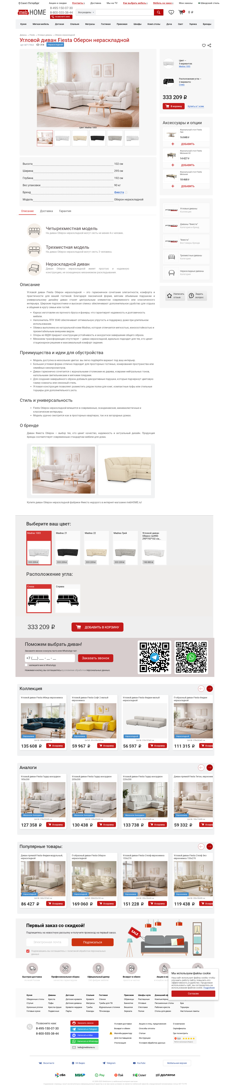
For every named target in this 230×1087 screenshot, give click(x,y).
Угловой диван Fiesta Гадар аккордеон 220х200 (143, 778)
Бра (182, 1003)
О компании (179, 1024)
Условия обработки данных (152, 1043)
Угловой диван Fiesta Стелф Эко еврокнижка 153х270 (190, 857)
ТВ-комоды (104, 1011)
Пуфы (51, 1003)
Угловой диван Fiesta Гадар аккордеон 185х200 (41, 778)
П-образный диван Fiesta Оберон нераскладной (89, 857)
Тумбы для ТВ (105, 1003)
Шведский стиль (209, 3)
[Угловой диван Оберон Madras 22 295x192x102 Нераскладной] (80, 138)
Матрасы (90, 1003)
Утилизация (120, 1043)
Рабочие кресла (162, 1007)
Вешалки (128, 1007)
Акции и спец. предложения (152, 1024)
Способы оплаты (147, 1028)
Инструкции (145, 1038)
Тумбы (89, 1007)
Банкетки (128, 1003)
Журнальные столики (109, 1007)
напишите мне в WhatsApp (42, 665)
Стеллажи (143, 1007)
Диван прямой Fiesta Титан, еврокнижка (194, 776)
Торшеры (184, 1007)
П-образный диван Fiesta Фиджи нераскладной (190, 699)
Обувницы (129, 999)
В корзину (176, 106)
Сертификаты (179, 1028)
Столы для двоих (163, 1011)
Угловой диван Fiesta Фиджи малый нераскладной (141, 699)
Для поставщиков (122, 1038)
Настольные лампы (189, 1011)
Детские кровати (74, 999)
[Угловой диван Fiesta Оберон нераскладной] (45, 138)
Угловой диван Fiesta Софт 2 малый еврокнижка (90, 699)
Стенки (102, 999)
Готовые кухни (33, 1011)
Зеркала (128, 1011)
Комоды (90, 1011)
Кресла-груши (54, 1007)
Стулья (30, 1003)
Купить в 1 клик (196, 106)
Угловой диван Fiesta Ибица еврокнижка (42, 697)
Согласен (193, 993)
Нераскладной (55, 44)
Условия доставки (123, 1024)
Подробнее (209, 987)
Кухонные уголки (35, 1007)
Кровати (90, 999)
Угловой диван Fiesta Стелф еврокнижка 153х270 (143, 857)
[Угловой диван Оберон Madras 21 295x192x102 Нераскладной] (97, 138)
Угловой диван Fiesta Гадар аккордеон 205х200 (92, 778)
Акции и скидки (58, 3)
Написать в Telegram (87, 1029)
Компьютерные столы (165, 999)
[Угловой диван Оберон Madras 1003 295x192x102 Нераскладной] (132, 138)
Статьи (142, 1033)
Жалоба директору (123, 1033)
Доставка (95, 3)
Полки (141, 1011)
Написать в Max (85, 1035)
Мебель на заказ (162, 3)
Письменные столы (164, 1003)
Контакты (77, 3)
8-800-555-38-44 (61, 12)
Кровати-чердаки (74, 1007)
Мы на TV (112, 3)
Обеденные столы (35, 999)
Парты (69, 1011)
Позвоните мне (62, 17)
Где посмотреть (180, 1033)
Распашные (144, 999)
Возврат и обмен (122, 1028)
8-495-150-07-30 (61, 8)
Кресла (51, 999)
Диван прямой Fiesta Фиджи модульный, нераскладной (42, 857)
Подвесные (53, 1011)
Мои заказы (186, 3)
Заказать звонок (95, 658)
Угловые (142, 1003)
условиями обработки (74, 670)
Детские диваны (74, 1003)
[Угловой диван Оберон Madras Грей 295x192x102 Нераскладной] (115, 138)
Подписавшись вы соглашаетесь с (68, 952)
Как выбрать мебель (134, 3)
